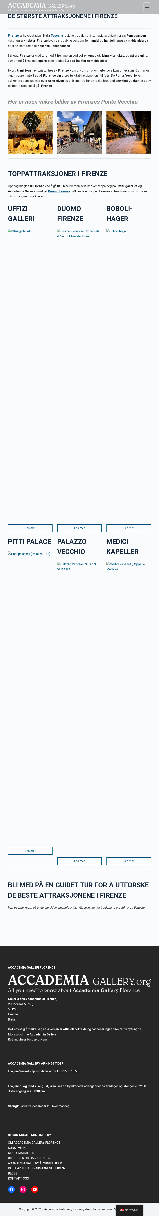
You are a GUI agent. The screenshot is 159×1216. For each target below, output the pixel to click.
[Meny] (147, 6)
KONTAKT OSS (18, 1178)
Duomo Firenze (59, 191)
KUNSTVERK (17, 1148)
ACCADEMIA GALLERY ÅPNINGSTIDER (35, 1163)
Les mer (30, 528)
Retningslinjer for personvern (27, 1039)
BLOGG (12, 1173)
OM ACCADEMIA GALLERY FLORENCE (34, 1142)
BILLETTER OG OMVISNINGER (29, 1158)
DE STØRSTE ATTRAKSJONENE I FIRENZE (37, 1168)
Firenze (13, 35)
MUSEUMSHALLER (21, 1153)
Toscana (57, 35)
